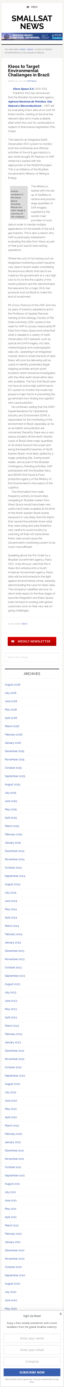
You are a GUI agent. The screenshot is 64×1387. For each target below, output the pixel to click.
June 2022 (11, 1100)
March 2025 (12, 826)
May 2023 (11, 1009)
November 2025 (14, 759)
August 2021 (12, 1183)
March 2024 (12, 925)
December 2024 (14, 851)
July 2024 (10, 892)
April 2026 (11, 717)
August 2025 (12, 784)
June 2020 (11, 1300)
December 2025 (14, 751)
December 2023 (14, 950)
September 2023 (15, 975)
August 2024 (12, 884)
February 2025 (13, 834)
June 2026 (11, 701)
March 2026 (12, 726)
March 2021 (12, 1225)
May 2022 (11, 1108)
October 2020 (13, 1267)
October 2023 (13, 967)
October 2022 (13, 1067)
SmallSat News (32, 22)
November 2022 (14, 1059)
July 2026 (10, 692)
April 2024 (11, 917)
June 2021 (11, 1200)
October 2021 (13, 1167)
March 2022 (12, 1125)
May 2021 (10, 1208)
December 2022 (14, 1050)
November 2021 (14, 1158)
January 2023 (13, 1042)
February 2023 (13, 1034)
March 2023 (12, 1025)
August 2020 (12, 1283)
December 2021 (14, 1150)
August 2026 (12, 684)
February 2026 (13, 734)
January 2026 (13, 742)
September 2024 (15, 876)
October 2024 (13, 867)
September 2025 (15, 776)
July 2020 (10, 1292)
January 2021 (13, 1242)
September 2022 (15, 1075)
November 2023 (14, 959)
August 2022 (12, 1084)
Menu (34, 7)
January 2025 (13, 842)
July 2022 (10, 1092)
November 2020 (15, 1258)
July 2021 (10, 1192)
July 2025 (10, 792)
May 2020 (11, 1308)
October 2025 (13, 767)
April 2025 (11, 817)
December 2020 (14, 1250)
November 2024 (15, 859)
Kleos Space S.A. (23, 88)
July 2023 (10, 992)
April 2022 (11, 1117)
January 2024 (13, 942)
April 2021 (11, 1217)
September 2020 (15, 1275)
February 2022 (13, 1133)
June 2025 (11, 801)
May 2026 (11, 709)
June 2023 (11, 1000)
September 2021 (15, 1175)
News (24, 624)
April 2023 (11, 1017)
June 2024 (11, 900)
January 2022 (13, 1142)
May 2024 (11, 909)
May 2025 (11, 809)
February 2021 (13, 1233)
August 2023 (12, 984)
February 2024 (13, 934)
